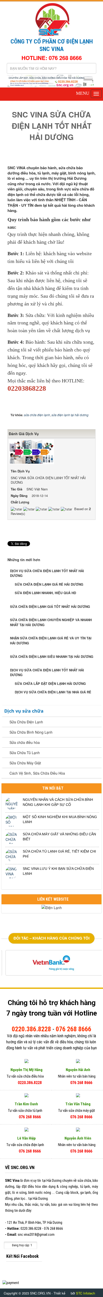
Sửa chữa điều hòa (25, 742)
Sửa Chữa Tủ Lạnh (25, 752)
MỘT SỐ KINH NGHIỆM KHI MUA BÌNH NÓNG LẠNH (60, 819)
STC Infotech (85, 1293)
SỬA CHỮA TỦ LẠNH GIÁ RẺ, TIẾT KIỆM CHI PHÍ (59, 853)
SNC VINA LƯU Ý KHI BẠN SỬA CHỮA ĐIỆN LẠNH (58, 871)
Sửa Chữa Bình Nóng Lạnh (31, 732)
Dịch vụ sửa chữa (24, 711)
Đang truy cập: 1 (21, 1245)
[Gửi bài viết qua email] (74, 156)
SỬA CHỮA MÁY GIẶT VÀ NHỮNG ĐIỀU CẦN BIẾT (59, 836)
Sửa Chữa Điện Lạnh (26, 721)
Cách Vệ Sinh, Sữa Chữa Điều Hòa (37, 773)
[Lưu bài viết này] (91, 156)
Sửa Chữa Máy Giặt (25, 762)
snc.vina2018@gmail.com (36, 1234)
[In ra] (83, 156)
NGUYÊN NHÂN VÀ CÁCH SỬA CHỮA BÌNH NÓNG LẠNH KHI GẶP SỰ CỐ (58, 802)
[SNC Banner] (51, 80)
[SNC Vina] (52, 18)
